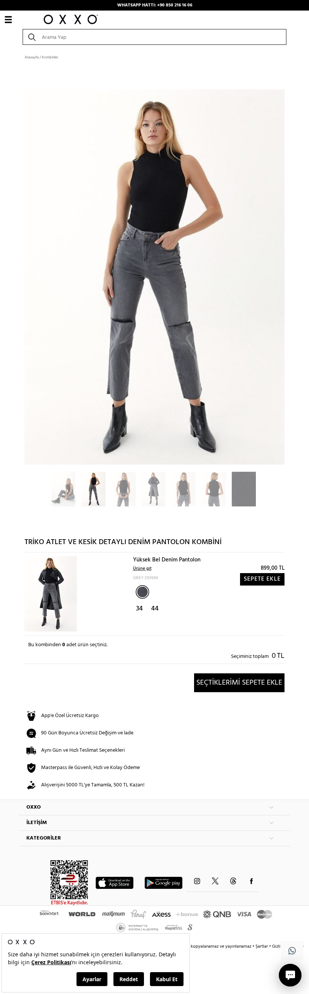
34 (139, 608)
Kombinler (50, 57)
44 (155, 608)
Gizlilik (279, 946)
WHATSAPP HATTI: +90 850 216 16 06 (154, 5)
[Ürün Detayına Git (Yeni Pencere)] (50, 594)
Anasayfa (31, 57)
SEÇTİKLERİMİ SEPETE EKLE (239, 683)
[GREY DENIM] (142, 592)
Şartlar (262, 946)
